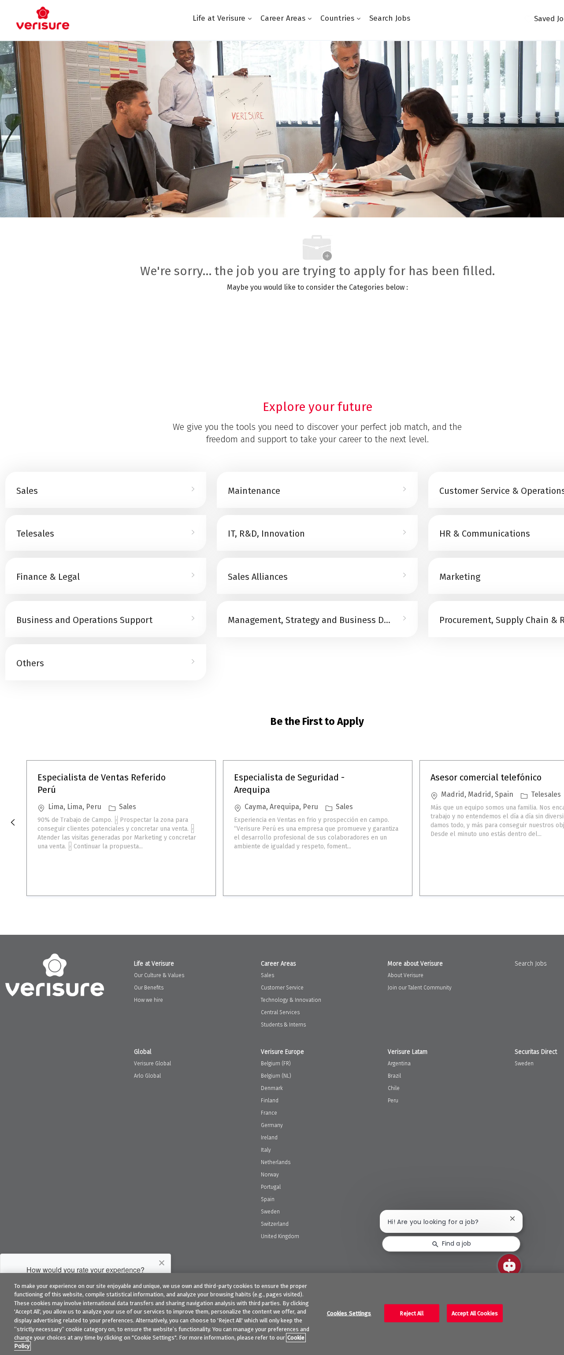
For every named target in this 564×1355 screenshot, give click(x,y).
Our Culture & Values (159, 975)
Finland (269, 1100)
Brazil (394, 1076)
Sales (267, 975)
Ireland (269, 1138)
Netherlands (275, 1162)
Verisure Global (152, 1063)
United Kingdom (280, 1236)
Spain (268, 1199)
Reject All (411, 1313)
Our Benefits (148, 988)
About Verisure (405, 975)
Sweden (270, 1212)
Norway (270, 1175)
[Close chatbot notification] (512, 1218)
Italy (266, 1150)
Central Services (280, 1012)
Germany (272, 1125)
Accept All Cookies (475, 1313)
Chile (394, 1088)
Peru (393, 1100)
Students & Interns (283, 1025)
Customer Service (282, 988)
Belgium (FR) (276, 1063)
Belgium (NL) (276, 1076)
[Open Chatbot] (509, 1265)
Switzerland (275, 1224)
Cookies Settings (349, 1313)
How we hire (148, 1000)
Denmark (272, 1088)
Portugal (271, 1187)
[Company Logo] (42, 18)
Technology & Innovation (291, 1000)
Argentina (399, 1063)
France (269, 1113)
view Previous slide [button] (13, 822)
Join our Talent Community (420, 988)
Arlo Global (147, 1076)
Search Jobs (389, 18)
